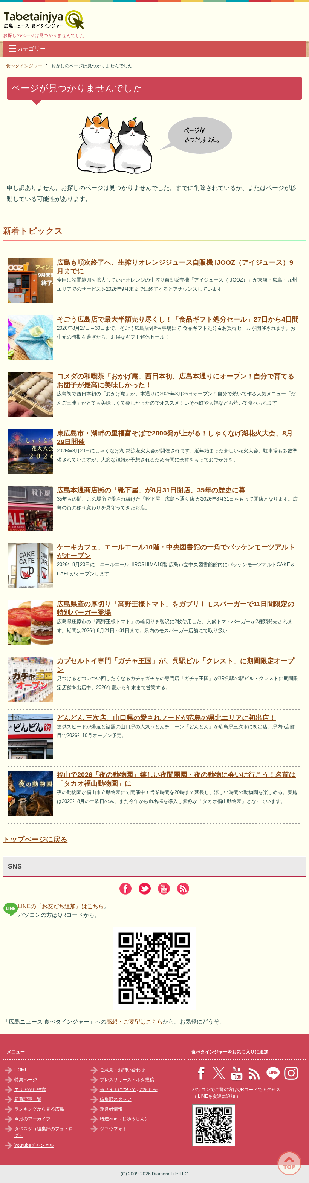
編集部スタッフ (116, 1099)
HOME (21, 1070)
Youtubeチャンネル (34, 1145)
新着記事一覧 (27, 1099)
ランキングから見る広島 (39, 1109)
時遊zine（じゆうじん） (124, 1119)
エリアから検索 (30, 1089)
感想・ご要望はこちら (134, 1021)
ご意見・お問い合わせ (122, 1070)
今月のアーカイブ (32, 1119)
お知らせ (148, 1089)
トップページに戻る (35, 839)
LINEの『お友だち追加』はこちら (61, 906)
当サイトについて (118, 1089)
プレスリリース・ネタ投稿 (127, 1079)
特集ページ (25, 1079)
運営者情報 (111, 1109)
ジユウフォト (113, 1128)
